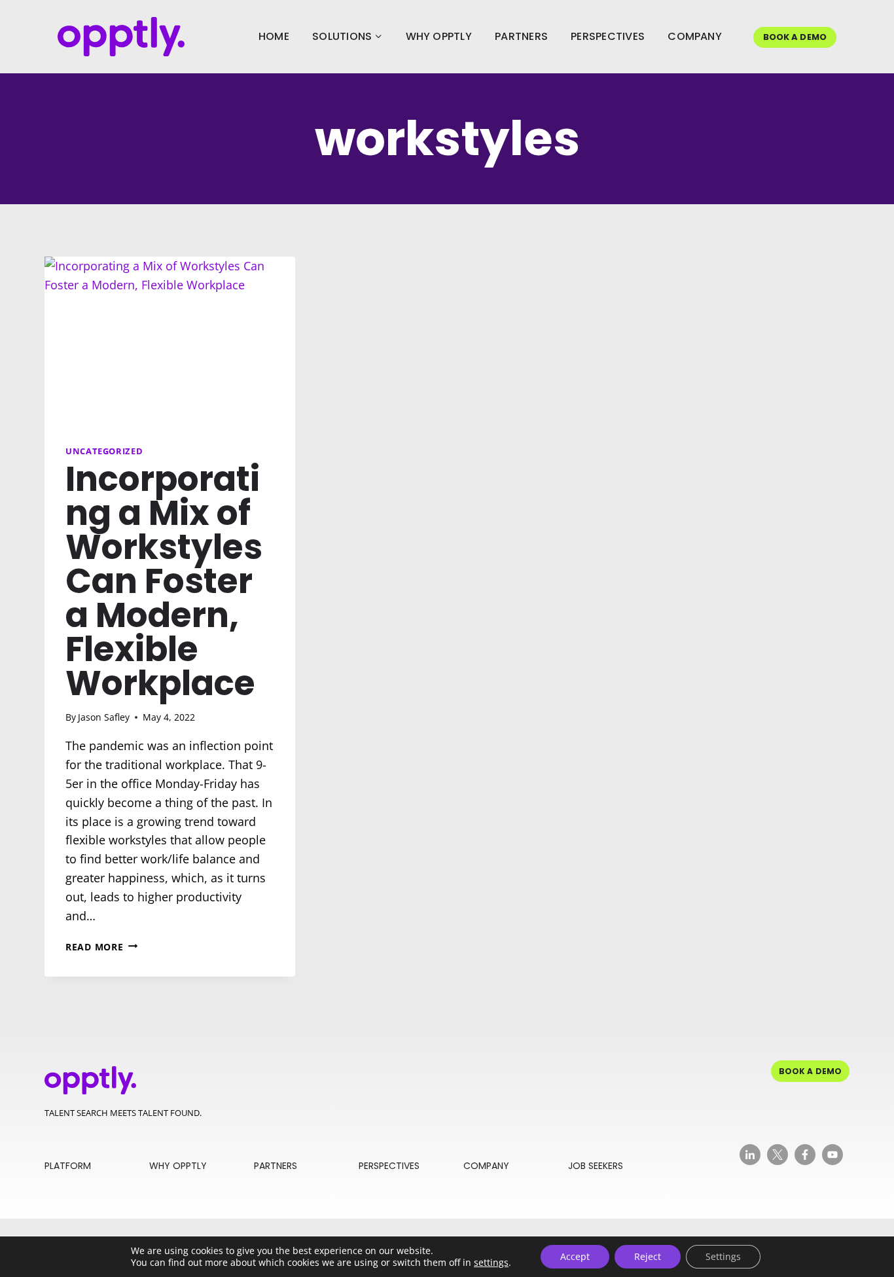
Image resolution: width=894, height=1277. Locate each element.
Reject (647, 1256)
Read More (101, 947)
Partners (521, 36)
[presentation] (170, 340)
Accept (575, 1256)
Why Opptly (439, 36)
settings (491, 1262)
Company (695, 36)
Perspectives (608, 36)
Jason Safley (104, 717)
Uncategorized (104, 451)
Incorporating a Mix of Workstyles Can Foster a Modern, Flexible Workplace (163, 581)
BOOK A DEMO (795, 37)
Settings (723, 1256)
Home (274, 36)
